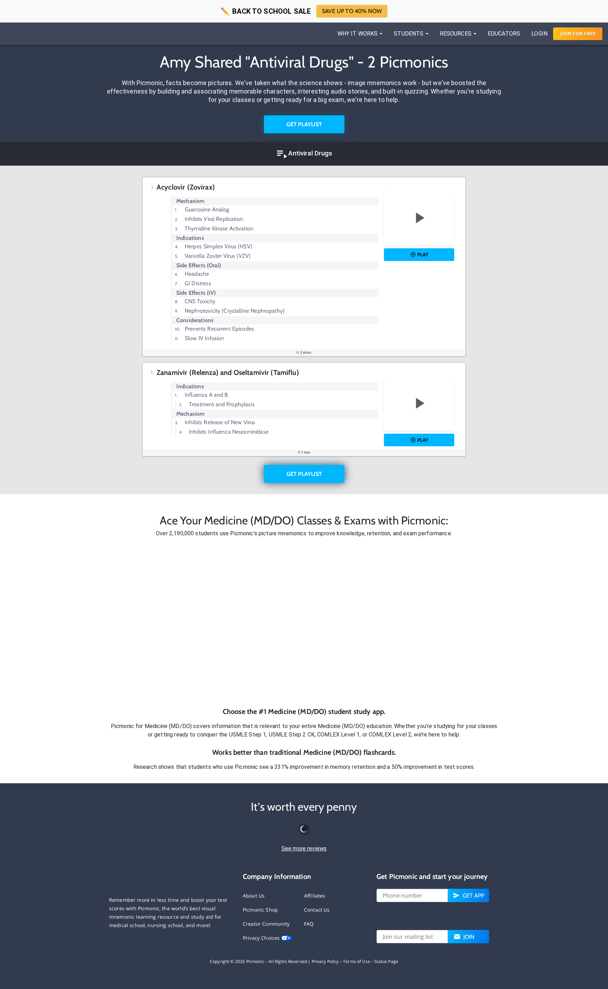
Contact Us (317, 909)
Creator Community (266, 923)
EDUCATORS (504, 33)
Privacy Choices (262, 937)
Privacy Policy (325, 961)
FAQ (309, 923)
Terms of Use (356, 961)
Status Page (386, 961)
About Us (254, 895)
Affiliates (314, 895)
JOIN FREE (578, 33)
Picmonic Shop (260, 909)
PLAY (422, 254)
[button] (304, 622)
